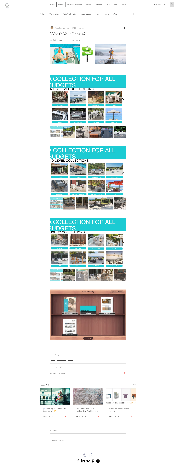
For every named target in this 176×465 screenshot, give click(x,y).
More (115, 14)
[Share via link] (66, 367)
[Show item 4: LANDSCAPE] (95, 203)
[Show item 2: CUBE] (69, 203)
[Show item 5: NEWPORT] (107, 275)
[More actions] (124, 28)
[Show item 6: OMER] (120, 275)
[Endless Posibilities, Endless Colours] (121, 396)
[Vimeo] (88, 461)
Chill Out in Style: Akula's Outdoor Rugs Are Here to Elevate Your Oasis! (86, 409)
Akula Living (55, 355)
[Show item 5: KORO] (107, 132)
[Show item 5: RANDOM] (107, 203)
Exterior (106, 14)
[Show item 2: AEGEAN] (69, 132)
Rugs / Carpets (86, 14)
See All (134, 384)
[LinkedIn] (83, 461)
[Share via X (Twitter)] (56, 367)
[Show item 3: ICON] (82, 275)
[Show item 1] (56, 132)
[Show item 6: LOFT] (120, 132)
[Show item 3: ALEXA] (82, 132)
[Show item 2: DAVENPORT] (69, 275)
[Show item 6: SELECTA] (120, 203)
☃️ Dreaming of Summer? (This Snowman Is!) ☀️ (54, 409)
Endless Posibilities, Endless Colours (119, 409)
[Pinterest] (93, 461)
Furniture (97, 14)
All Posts (42, 14)
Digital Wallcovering (69, 14)
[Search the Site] (172, 4)
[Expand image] (88, 100)
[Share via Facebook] (51, 367)
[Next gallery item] (123, 100)
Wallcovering (54, 14)
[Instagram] (98, 461)
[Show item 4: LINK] (95, 275)
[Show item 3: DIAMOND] (82, 203)
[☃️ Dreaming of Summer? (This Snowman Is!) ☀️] (55, 396)
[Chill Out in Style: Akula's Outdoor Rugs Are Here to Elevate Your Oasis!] (88, 396)
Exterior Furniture (61, 360)
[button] (74, 4)
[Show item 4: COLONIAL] (95, 132)
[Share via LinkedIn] (61, 367)
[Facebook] (78, 461)
